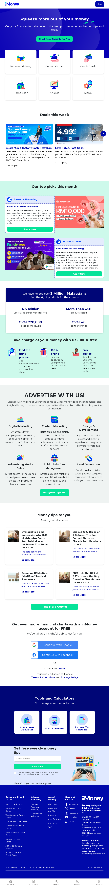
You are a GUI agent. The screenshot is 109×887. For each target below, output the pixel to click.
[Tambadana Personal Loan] (79, 212)
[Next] (103, 134)
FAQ (50, 827)
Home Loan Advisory (36, 814)
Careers (51, 815)
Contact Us (53, 823)
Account (99, 884)
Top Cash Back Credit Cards (15, 833)
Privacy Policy (69, 677)
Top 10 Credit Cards (14, 804)
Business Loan (72, 241)
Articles (77, 884)
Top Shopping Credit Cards (15, 816)
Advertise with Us (52, 809)
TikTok (72, 821)
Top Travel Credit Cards (16, 822)
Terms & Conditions (43, 677)
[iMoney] (12, 4)
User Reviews (54, 819)
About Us (52, 804)
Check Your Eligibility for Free (54, 39)
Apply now (30, 229)
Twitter (72, 809)
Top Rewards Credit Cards (15, 827)
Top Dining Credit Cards (14, 840)
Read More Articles (54, 606)
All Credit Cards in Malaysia (14, 847)
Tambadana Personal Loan (22, 206)
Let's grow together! (54, 492)
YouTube (73, 817)
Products (10, 884)
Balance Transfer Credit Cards (13, 853)
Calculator (33, 884)
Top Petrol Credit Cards (13, 809)
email (62, 668)
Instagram (73, 813)
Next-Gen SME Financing (70, 248)
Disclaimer (23, 867)
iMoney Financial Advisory (35, 807)
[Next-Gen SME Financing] (29, 254)
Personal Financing (25, 199)
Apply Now (79, 273)
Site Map (33, 867)
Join (100, 4)
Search (56, 884)
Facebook (73, 804)
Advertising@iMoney (47, 867)
